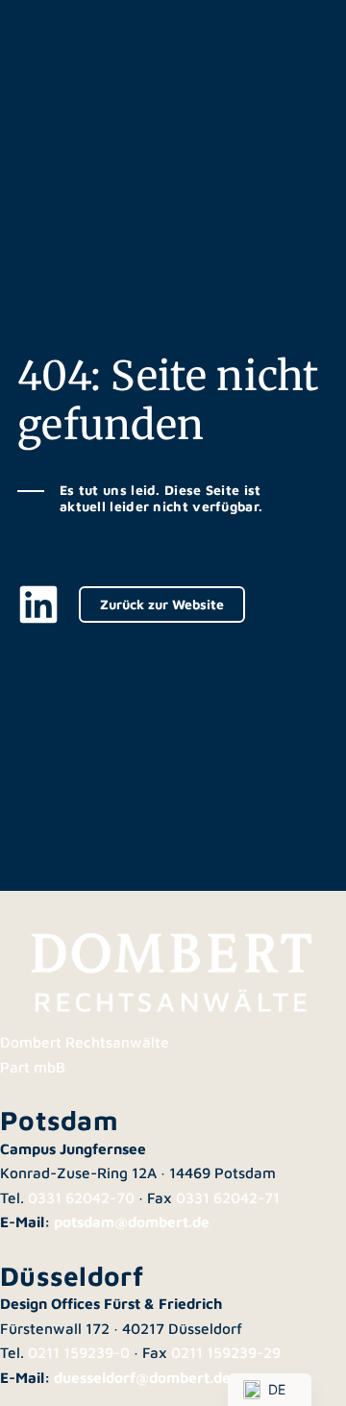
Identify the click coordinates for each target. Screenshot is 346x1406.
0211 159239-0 (79, 1352)
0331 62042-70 (81, 1197)
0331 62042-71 (228, 1197)
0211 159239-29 (226, 1352)
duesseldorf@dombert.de (142, 1377)
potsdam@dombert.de (132, 1221)
